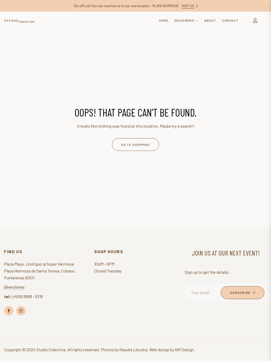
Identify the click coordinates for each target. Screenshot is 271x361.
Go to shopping (135, 144)
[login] (255, 20)
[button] (197, 6)
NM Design (184, 349)
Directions (14, 286)
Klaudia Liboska (133, 349)
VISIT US (188, 6)
